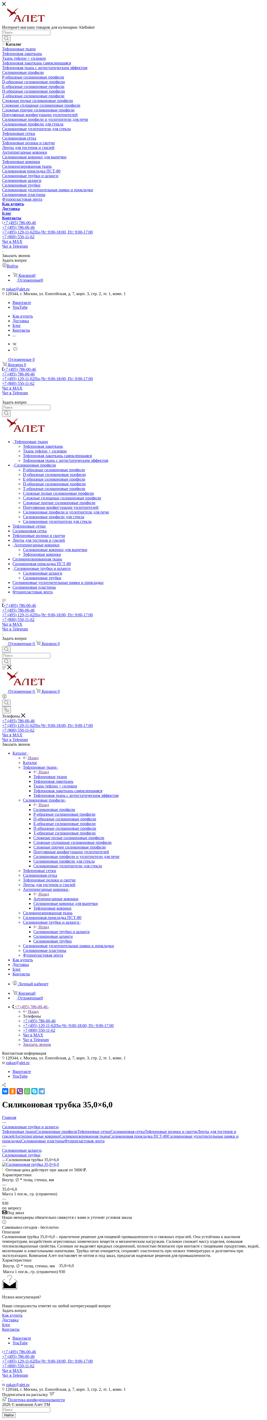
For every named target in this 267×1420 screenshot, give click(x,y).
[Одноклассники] (12, 1091)
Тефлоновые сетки (94, 1131)
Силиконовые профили (54, 809)
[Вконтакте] (14, 344)
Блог (6, 1324)
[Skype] (34, 1091)
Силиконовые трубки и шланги (61, 931)
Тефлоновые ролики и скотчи (171, 1131)
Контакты (11, 1329)
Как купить (12, 1315)
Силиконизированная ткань (84, 1136)
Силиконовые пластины (42, 1141)
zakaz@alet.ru (17, 289)
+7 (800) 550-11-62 (18, 237)
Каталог (30, 762)
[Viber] (20, 1091)
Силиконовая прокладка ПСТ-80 (138, 1136)
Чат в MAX (12, 241)
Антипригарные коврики (55, 899)
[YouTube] (15, 350)
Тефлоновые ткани (50, 776)
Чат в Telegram (15, 246)
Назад (33, 758)
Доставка (10, 1320)
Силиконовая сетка (128, 1131)
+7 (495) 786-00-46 (19, 222)
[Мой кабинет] (4, 697)
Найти (9, 1415)
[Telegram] (42, 1091)
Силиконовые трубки (21, 1155)
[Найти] (6, 38)
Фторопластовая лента (84, 1141)
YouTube (20, 307)
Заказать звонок (37, 1044)
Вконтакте (22, 302)
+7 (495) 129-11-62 (47, 232)
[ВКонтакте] (5, 1091)
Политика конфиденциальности (36, 1400)
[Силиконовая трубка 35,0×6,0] (30, 1164)
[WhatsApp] (27, 1091)
